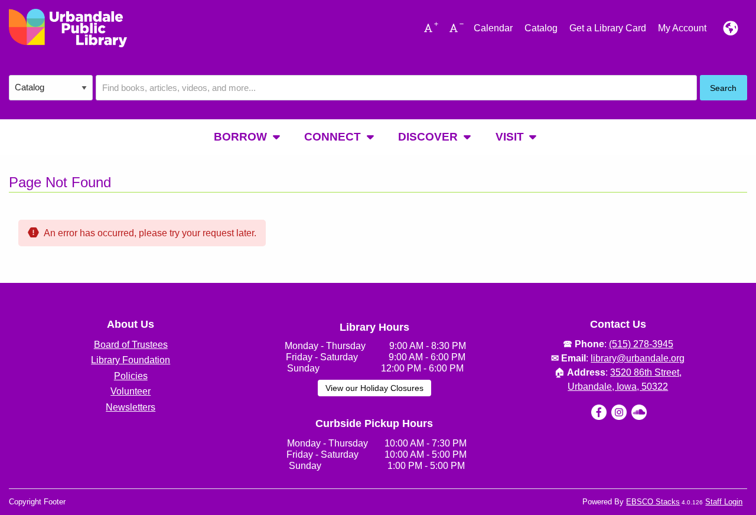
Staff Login (723, 501)
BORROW (240, 137)
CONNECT (332, 137)
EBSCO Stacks (653, 501)
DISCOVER (428, 137)
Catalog (541, 28)
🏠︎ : (618, 372)
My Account (682, 28)
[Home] (68, 28)
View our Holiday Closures (374, 388)
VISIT (510, 137)
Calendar (493, 28)
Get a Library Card (607, 28)
